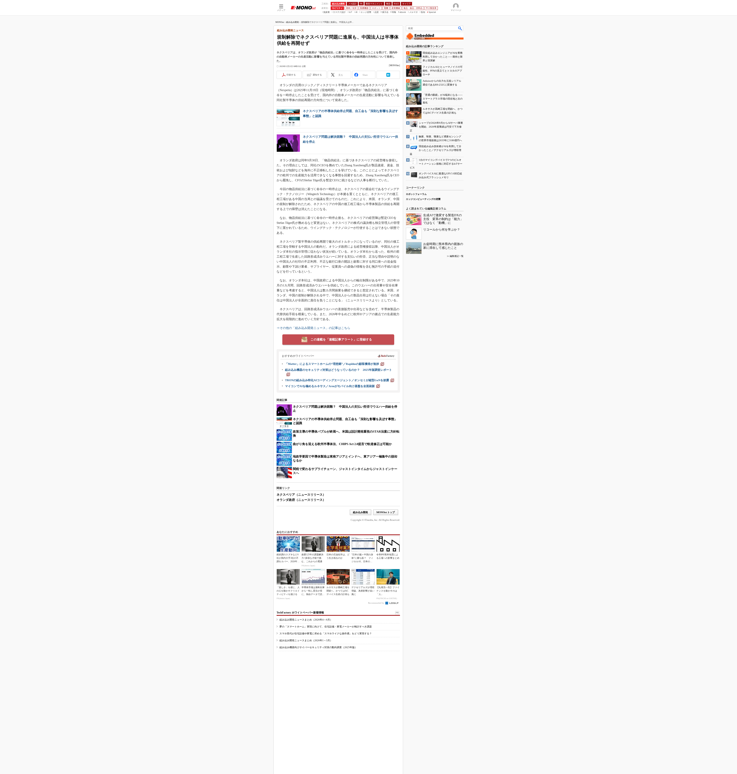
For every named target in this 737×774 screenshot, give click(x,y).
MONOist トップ (385, 512)
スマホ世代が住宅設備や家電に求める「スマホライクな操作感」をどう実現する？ (325, 633)
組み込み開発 (292, 22)
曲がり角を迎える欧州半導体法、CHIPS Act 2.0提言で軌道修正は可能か (342, 444)
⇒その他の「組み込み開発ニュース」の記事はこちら (313, 328)
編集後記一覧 (457, 256)
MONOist (279, 22)
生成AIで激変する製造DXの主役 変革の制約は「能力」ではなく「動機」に (443, 218)
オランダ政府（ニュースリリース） (301, 499)
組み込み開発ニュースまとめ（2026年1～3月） (305, 640)
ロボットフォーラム (416, 194)
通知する (317, 74)
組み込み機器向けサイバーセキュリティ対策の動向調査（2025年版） (318, 647)
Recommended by (376, 603)
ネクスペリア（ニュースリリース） (301, 494)
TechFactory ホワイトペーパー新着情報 (300, 612)
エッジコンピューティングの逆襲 (423, 199)
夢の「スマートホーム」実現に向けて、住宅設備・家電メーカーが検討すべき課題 (325, 626)
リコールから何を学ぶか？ (441, 229)
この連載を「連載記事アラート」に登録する (341, 339)
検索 (460, 28)
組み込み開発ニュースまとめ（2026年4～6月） (305, 619)
